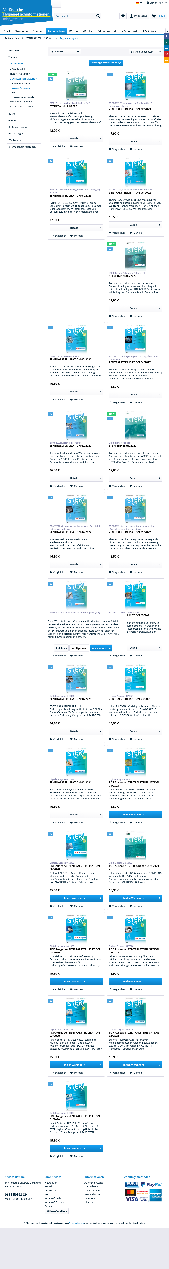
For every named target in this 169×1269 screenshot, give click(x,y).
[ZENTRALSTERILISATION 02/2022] (76, 509)
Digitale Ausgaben (21, 87)
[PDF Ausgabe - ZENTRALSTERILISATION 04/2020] (135, 929)
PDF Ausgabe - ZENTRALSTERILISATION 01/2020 (75, 1117)
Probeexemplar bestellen (23, 96)
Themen (12, 57)
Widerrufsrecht (53, 1198)
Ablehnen (61, 648)
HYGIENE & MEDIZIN (21, 74)
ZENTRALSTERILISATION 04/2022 (130, 362)
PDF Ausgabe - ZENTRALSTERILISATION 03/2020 (75, 1034)
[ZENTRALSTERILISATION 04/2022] (135, 339)
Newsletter (14, 50)
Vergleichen (59, 146)
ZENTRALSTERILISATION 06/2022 (130, 192)
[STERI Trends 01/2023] (76, 86)
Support (49, 1206)
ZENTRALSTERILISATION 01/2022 (130, 532)
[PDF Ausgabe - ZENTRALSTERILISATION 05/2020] (76, 929)
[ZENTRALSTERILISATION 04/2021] (76, 679)
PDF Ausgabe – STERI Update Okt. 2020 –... (134, 867)
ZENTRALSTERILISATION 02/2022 (70, 532)
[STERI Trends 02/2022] (135, 256)
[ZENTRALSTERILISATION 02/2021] (76, 762)
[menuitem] (78, 16)
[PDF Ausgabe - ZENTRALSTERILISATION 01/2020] (76, 1096)
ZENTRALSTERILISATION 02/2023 (130, 109)
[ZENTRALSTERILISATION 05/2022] (76, 339)
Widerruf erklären (57, 1211)
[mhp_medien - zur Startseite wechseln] (26, 16)
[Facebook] (166, 36)
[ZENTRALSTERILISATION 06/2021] (76, 595)
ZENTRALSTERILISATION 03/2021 (130, 699)
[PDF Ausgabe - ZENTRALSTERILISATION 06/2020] (76, 845)
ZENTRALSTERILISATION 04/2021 (70, 699)
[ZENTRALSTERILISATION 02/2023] (135, 86)
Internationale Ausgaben (22, 146)
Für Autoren (15, 140)
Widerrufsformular (55, 1202)
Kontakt (49, 1186)
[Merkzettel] (123, 16)
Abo (13, 92)
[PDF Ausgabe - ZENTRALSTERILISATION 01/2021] (135, 762)
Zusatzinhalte (92, 1190)
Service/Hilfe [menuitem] (156, 2)
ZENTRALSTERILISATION (23, 78)
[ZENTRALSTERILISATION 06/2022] (135, 172)
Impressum (51, 1190)
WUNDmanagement (21, 101)
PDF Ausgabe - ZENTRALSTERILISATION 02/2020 (134, 1034)
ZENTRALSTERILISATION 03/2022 (70, 446)
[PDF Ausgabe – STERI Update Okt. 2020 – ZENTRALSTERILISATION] (135, 845)
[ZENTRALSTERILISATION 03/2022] (76, 425)
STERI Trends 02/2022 (122, 276)
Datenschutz (91, 1198)
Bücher (12, 113)
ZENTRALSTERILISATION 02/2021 (70, 782)
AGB (47, 1194)
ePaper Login (15, 133)
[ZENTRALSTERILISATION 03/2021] (135, 679)
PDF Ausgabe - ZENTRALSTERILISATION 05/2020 (75, 951)
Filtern (59, 51)
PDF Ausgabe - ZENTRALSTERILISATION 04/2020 (134, 951)
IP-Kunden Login (17, 126)
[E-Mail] (166, 54)
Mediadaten (91, 1186)
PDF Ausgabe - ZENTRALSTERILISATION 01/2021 (134, 784)
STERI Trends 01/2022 (122, 446)
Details (74, 138)
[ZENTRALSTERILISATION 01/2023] (76, 172)
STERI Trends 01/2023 (63, 106)
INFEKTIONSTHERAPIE (22, 106)
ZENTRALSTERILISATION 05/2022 (70, 359)
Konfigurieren (79, 648)
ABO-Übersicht (18, 69)
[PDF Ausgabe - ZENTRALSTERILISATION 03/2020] (76, 1012)
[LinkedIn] (166, 48)
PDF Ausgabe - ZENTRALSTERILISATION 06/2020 (75, 867)
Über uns (89, 1202)
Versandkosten (92, 1194)
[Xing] (166, 42)
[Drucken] (166, 60)
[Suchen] (98, 16)
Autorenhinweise (93, 1182)
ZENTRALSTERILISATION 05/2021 (130, 615)
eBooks (12, 120)
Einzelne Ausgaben (21, 83)
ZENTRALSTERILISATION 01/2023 (70, 195)
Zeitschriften (15, 63)
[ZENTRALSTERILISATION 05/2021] (135, 595)
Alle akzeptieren (101, 648)
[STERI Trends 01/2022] (135, 425)
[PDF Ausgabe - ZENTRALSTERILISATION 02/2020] (135, 1012)
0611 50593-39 (16, 1194)
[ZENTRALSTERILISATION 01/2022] (135, 509)
